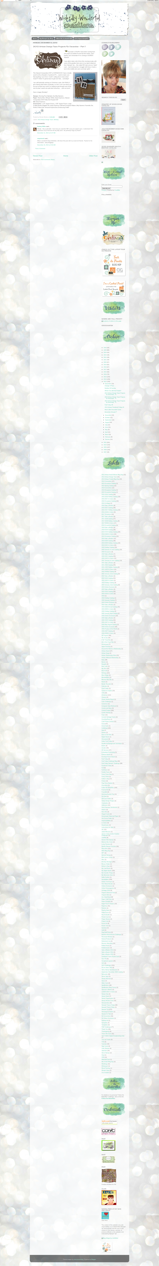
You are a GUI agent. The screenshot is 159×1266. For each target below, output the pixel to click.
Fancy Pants (105, 776)
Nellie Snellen (105, 877)
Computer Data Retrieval (109, 706)
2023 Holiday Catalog (108, 582)
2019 (105, 364)
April (106, 432)
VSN (103, 1057)
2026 (105, 347)
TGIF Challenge (106, 1027)
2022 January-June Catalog (110, 573)
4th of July (105, 637)
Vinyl (103, 1055)
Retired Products (106, 939)
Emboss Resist (106, 754)
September (108, 420)
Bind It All (104, 670)
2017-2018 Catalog (107, 518)
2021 (105, 359)
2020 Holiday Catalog (108, 547)
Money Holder (106, 864)
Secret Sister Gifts (107, 967)
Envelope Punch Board (108, 756)
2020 (105, 362)
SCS (103, 963)
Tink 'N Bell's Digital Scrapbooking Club (113, 1036)
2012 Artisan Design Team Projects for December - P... (115, 393)
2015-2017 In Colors (108, 499)
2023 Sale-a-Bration (107, 589)
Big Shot (104, 668)
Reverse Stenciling (107, 943)
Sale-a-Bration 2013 (107, 950)
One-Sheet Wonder (107, 883)
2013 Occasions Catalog (109, 483)
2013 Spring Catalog (108, 485)
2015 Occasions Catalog (109, 492)
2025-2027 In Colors (108, 622)
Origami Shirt (105, 895)
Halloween (105, 805)
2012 (105, 381)
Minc (103, 859)
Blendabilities (105, 677)
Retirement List (106, 941)
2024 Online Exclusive (108, 602)
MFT (103, 853)
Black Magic (105, 675)
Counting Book (106, 719)
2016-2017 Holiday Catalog (110, 510)
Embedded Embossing (108, 752)
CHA (103, 693)
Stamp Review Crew (107, 1000)
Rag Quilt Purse (106, 932)
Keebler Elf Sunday (110, 388)
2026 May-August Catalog (109, 624)
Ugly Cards (105, 1046)
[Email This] (60, 117)
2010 (105, 445)
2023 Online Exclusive (108, 587)
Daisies (104, 732)
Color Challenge (106, 701)
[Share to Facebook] (65, 117)
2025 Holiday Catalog (108, 611)
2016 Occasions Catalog (109, 501)
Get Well (104, 796)
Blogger (93, 1259)
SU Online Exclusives (108, 1018)
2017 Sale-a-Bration (107, 516)
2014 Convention (107, 488)
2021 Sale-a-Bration (107, 562)
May (106, 429)
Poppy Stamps (106, 919)
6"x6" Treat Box (106, 640)
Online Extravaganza (108, 888)
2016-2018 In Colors (108, 512)
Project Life (105, 921)
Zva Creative (105, 1072)
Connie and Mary (107, 708)
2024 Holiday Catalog (108, 598)
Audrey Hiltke (41, 126)
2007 (105, 452)
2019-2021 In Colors (108, 545)
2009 (105, 447)
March (107, 434)
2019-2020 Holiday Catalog (110, 543)
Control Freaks (106, 710)
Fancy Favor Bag (107, 774)
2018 (105, 367)
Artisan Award (106, 651)
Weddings (104, 1064)
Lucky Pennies (106, 844)
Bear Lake (105, 666)
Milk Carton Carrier (107, 857)
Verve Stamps (106, 1053)
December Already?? (111, 412)
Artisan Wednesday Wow (109, 655)
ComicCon (105, 703)
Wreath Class (105, 1070)
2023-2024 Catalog (107, 591)
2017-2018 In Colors (108, 523)
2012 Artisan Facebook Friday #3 (114, 407)
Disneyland (105, 739)
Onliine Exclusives (107, 886)
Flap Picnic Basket (107, 783)
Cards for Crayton (107, 690)
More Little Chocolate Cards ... (113, 409)
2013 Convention (107, 481)
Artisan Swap (105, 653)
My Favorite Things (107, 873)
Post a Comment (40, 148)
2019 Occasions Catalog (109, 536)
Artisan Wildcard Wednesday (110, 657)
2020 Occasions (106, 551)
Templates (105, 1025)
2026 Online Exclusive (108, 626)
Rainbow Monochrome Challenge (111, 934)
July (106, 425)
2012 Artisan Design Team (45, 119)
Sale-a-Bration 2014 (107, 952)
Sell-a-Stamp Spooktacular (109, 969)
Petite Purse (105, 912)
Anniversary (105, 644)
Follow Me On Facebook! (64, 38)
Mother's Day (105, 866)
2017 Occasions (106, 514)
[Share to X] (63, 117)
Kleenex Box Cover (107, 842)
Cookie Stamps (106, 712)
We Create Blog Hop (108, 1061)
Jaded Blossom (106, 831)
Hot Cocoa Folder (107, 818)
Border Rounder (106, 684)
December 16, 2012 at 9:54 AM (46, 145)
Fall (103, 767)
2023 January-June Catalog (110, 585)
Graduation (105, 803)
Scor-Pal (104, 958)
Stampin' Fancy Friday (108, 1005)
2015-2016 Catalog (107, 494)
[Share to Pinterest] (67, 117)
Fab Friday (105, 759)
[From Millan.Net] (66, 51)
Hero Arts (104, 811)
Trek (103, 1041)
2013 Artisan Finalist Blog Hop (110, 479)
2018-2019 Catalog (107, 529)
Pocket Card (105, 917)
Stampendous (106, 1003)
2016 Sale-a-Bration (107, 505)
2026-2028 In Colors (108, 633)
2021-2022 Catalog (107, 565)
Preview (104, 190)
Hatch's (104, 809)
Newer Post (37, 156)
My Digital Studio (106, 870)
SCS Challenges (106, 965)
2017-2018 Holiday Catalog (110, 521)
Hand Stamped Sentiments (109, 807)
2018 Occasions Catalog (109, 525)
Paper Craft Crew (107, 899)
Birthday (56, 119)
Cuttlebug (104, 728)
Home (35, 38)
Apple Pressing (106, 646)
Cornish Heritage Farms (109, 717)
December (108, 383)
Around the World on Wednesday (111, 648)
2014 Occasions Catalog (109, 490)
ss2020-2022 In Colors (108, 991)
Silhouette (104, 974)
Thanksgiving (105, 1031)
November (108, 415)
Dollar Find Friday (107, 741)
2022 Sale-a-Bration (107, 576)
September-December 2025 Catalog (112, 972)
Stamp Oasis (105, 996)
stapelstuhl (40, 138)
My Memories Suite (107, 875)
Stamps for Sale (106, 1014)
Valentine (104, 1050)
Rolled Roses (105, 945)
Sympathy (104, 1022)
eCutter (104, 748)
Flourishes (105, 785)
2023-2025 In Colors (108, 593)
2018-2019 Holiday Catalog (110, 532)
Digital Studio (105, 737)
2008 (105, 449)
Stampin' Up (105, 1009)
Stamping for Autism (107, 1011)
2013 (105, 379)
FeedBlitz (117, 190)
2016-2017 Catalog (107, 507)
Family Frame (106, 772)
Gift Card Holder (106, 798)
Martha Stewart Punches (109, 846)
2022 (105, 357)
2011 (105, 442)
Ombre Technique (107, 881)
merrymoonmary (78, 1259)
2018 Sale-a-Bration (107, 527)
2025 (105, 350)
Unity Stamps (105, 1048)
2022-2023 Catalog (107, 578)
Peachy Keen (105, 910)
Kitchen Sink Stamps (108, 839)
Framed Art (105, 789)
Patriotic (104, 908)
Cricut (103, 723)
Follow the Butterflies (108, 787)
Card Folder (105, 688)
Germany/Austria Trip (108, 794)
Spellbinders (105, 985)
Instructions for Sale (107, 827)
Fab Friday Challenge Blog (109, 761)
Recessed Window (107, 936)
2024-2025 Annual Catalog (109, 607)
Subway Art (105, 1020)
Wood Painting (106, 1068)
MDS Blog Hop (106, 850)
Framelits (104, 792)
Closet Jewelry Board (108, 699)
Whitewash (105, 1066)
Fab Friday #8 (109, 405)
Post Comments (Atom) (48, 159)
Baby (103, 659)
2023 (105, 355)
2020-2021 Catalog (107, 556)
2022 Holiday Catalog (108, 571)
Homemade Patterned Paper (110, 816)
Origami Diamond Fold (108, 892)
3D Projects (105, 635)
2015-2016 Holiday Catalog (110, 496)
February (108, 437)
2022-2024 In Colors (108, 580)
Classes (104, 697)
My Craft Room (106, 868)
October (107, 417)
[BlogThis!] (61, 117)
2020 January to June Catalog (110, 549)
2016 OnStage (106, 503)
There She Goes (106, 1033)
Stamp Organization (107, 998)
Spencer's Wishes (107, 989)
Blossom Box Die (106, 679)
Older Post (93, 156)
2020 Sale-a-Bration (107, 554)
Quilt (103, 930)
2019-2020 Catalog (107, 540)
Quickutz (104, 928)
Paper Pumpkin (106, 901)
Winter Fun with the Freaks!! (113, 390)
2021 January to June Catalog (110, 560)
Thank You (105, 1029)
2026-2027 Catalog (107, 631)
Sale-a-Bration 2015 (107, 954)
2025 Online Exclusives (108, 615)
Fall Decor (105, 770)
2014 (105, 376)
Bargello (104, 664)
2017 (105, 369)
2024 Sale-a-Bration (107, 604)
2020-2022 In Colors (108, 558)
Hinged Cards (106, 814)
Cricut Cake (105, 726)
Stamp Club (105, 994)
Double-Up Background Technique (112, 743)
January (107, 439)
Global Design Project (108, 801)
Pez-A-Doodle (106, 914)
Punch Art (104, 923)
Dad (103, 730)
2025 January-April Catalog (110, 613)
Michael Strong (106, 855)
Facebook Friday (106, 765)
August (107, 422)
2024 (105, 352)
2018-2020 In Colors (108, 534)
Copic (103, 715)
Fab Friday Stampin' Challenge (111, 763)
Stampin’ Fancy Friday (108, 1007)
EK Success (105, 750)
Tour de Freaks (106, 1039)
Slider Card (105, 983)
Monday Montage (107, 861)
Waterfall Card (106, 1059)
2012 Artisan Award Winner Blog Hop (112, 474)
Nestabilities (105, 879)
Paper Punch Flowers (108, 903)
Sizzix (103, 981)
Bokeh (103, 681)
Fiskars (104, 781)
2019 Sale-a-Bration (107, 538)
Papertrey (104, 906)
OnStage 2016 (106, 890)
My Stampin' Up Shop (46, 38)
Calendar (104, 686)
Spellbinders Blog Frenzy (109, 987)
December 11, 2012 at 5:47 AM (46, 133)
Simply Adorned (106, 978)
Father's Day (105, 778)
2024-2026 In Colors (108, 609)
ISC (103, 829)
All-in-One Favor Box (108, 642)
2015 (105, 374)
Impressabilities (106, 820)
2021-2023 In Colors (108, 569)
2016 (105, 372)
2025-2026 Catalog (107, 620)
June (106, 427)
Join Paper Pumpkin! (81, 38)
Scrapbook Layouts (107, 961)
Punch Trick (105, 925)
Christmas (104, 695)
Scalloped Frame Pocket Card (110, 956)
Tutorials (104, 1044)
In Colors (104, 823)
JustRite (104, 837)
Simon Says (105, 976)
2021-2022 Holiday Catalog (110, 567)
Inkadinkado (105, 825)
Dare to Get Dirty (106, 734)
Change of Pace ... (110, 385)
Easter (103, 745)
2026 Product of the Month (109, 629)
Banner (104, 662)
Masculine (104, 848)
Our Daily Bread (106, 897)
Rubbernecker (106, 947)
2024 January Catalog (108, 600)
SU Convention (106, 1016)
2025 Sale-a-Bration (107, 618)
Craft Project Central (107, 721)
